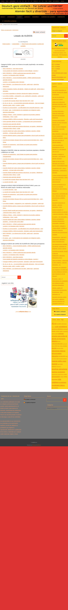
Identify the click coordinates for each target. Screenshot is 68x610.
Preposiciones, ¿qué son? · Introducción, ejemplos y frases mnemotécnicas (59, 239)
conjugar (61, 333)
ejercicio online (60, 348)
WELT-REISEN (55, 387)
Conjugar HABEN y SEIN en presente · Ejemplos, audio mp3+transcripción (23, 119)
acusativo (59, 323)
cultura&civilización (57, 343)
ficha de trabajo (57, 353)
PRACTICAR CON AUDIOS (29, 44)
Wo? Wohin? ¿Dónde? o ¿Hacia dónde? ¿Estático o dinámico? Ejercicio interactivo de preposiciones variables (59, 230)
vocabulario (62, 382)
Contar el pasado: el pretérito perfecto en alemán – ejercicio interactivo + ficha (59, 212)
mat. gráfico (56, 1)
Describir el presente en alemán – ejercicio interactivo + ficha (58, 205)
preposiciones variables (62, 374)
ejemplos (65, 346)
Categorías (12, 1)
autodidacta (63, 327)
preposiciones (55, 374)
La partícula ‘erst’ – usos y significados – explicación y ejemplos (59, 170)
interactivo (55, 356)
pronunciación (56, 376)
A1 (17, 1)
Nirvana (33, 445)
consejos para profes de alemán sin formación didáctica (59, 338)
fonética (3, 3)
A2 (20, 1)
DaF (56, 346)
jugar (58, 358)
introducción (62, 356)
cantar (61, 331)
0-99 (46, 1)
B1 (23, 1)
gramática (9, 3)
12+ (43, 1)
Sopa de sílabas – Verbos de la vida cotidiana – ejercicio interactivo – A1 (60, 263)
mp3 (59, 364)
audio (50, 1)
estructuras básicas (58, 351)
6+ (39, 1)
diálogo (61, 346)
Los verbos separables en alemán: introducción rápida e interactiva (20, 93)
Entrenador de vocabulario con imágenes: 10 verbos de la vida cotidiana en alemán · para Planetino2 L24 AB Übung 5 (60, 272)
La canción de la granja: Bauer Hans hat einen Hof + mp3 (18, 100)
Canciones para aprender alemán (12, 124)
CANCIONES (15, 44)
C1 (28, 1)
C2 (31, 1)
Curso (2, 1)
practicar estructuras (59, 369)
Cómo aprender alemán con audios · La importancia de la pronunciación (22, 121)
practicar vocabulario (58, 372)
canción (57, 331)
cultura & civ (17, 3)
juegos (62, 1)
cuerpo (59, 341)
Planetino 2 (59, 366)
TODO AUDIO (6, 44)
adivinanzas (63, 323)
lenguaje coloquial (63, 358)
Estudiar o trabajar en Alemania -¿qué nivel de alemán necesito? (58, 156)
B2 (25, 1)
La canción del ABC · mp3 (10, 98)
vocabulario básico (58, 385)
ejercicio (54, 348)
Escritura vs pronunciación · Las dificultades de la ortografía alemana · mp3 (23, 107)
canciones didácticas (57, 329)
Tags (7, 1)
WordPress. (39, 445)
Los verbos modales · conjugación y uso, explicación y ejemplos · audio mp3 (23, 96)
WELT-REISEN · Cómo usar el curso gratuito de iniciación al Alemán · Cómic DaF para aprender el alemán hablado (59, 138)
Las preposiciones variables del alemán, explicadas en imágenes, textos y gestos (59, 246)
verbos (61, 376)
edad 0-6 (36, 1)
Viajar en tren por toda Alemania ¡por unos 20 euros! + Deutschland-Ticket (59, 163)
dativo (58, 346)
